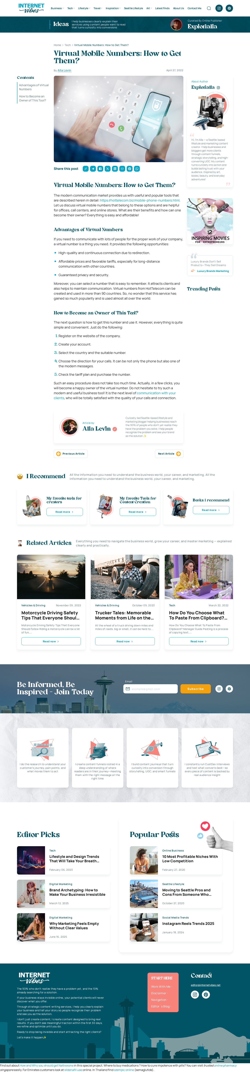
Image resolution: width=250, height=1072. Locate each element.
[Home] (31, 8)
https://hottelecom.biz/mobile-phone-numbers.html (140, 200)
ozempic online (124, 1070)
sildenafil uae (73, 1070)
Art (148, 8)
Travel (97, 8)
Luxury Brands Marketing (213, 271)
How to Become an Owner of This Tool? (32, 98)
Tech (70, 8)
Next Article (166, 453)
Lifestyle (83, 8)
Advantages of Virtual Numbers (34, 87)
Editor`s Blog (160, 1006)
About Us (178, 8)
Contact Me (194, 8)
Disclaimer (158, 993)
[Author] (115, 429)
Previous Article (74, 453)
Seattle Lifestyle (133, 8)
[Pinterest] (229, 8)
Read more (62, 511)
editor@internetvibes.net (206, 985)
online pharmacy (225, 1065)
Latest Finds (162, 8)
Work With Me (161, 987)
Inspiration (112, 8)
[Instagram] (219, 8)
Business (56, 8)
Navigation (159, 1000)
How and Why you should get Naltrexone (46, 1065)
